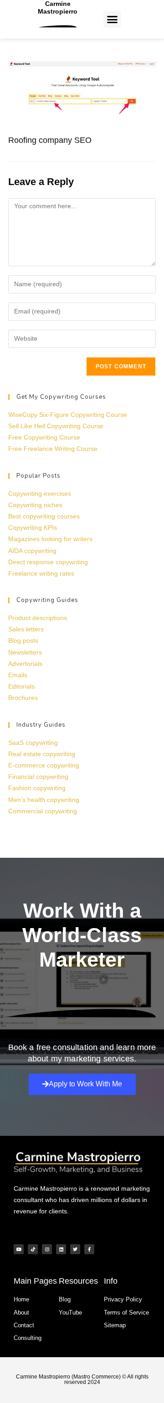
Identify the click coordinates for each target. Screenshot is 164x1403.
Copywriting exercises (39, 493)
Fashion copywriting (37, 788)
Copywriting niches (35, 504)
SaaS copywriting (33, 742)
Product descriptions (37, 617)
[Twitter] (75, 1249)
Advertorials (25, 663)
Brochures (23, 697)
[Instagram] (47, 1249)
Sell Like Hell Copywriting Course (55, 426)
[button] (112, 19)
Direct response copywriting (48, 562)
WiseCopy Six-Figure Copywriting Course (67, 414)
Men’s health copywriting (43, 799)
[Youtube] (19, 1249)
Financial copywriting (38, 776)
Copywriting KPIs (32, 527)
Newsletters (25, 652)
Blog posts (23, 640)
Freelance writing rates (41, 573)
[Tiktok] (33, 1249)
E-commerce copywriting (43, 765)
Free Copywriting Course (44, 437)
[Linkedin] (61, 1249)
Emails (17, 675)
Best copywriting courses (44, 516)
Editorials (21, 686)
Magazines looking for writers (50, 539)
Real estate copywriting (41, 754)
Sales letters (26, 629)
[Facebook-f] (89, 1249)
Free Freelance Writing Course (52, 448)
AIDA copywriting (32, 550)
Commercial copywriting (42, 811)
